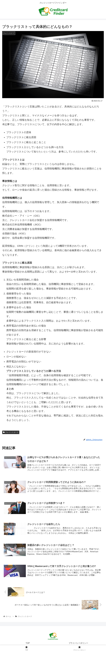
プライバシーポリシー (78, 643)
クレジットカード (11, 432)
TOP (28, 643)
